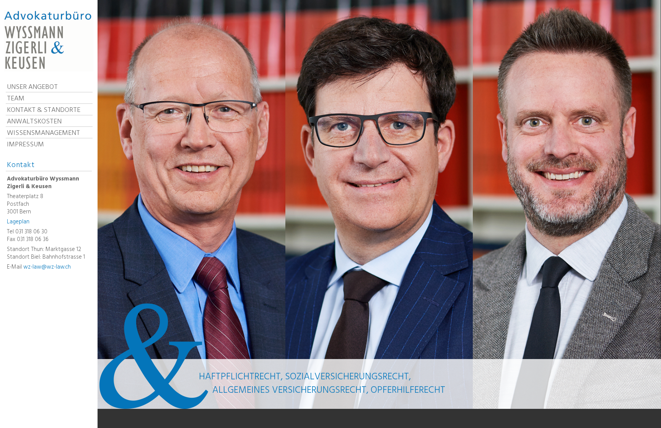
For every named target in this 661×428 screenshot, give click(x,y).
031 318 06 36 (33, 239)
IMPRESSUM (25, 144)
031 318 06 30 (31, 231)
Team (15, 98)
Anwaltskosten (34, 121)
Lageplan (18, 221)
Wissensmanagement (43, 133)
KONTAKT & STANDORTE (43, 110)
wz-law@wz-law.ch (47, 267)
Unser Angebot (32, 87)
